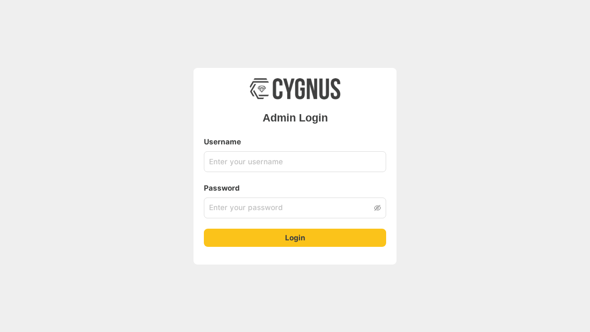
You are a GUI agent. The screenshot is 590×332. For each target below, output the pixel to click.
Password (222, 188)
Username (222, 141)
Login (295, 237)
